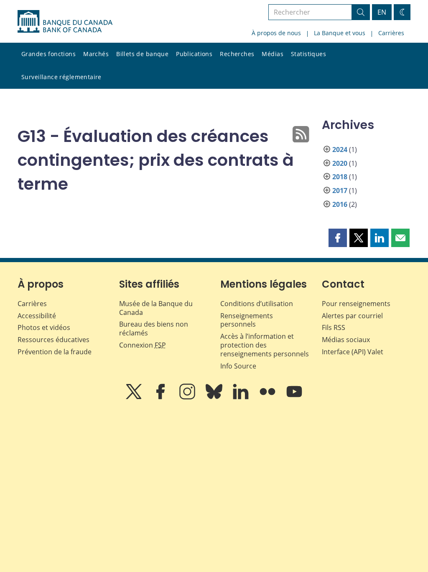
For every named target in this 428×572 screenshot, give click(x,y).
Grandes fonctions (48, 54)
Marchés (96, 54)
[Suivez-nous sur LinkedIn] (241, 397)
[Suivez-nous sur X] (134, 397)
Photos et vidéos (44, 327)
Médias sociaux (346, 339)
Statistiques (308, 54)
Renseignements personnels (246, 320)
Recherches (237, 54)
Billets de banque (142, 54)
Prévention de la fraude (55, 351)
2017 (339, 190)
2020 (339, 163)
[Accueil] (65, 21)
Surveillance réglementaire (61, 77)
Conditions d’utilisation (256, 303)
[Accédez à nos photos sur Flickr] (268, 397)
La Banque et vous (339, 33)
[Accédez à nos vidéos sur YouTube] (294, 397)
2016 (339, 204)
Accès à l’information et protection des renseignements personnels (264, 345)
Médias (272, 54)
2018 (339, 176)
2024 (339, 149)
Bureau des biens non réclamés (153, 328)
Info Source (238, 366)
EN (381, 12)
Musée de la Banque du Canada (156, 308)
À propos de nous (276, 33)
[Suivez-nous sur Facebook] (161, 397)
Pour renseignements (356, 303)
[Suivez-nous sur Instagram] (188, 397)
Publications (194, 54)
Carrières (391, 33)
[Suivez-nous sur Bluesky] (214, 397)
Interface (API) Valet (352, 351)
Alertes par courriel (352, 315)
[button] (338, 238)
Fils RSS (333, 327)
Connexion (142, 345)
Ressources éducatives (53, 339)
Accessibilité (37, 315)
